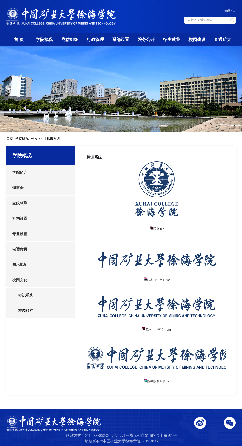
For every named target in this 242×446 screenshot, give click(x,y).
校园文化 (37, 139)
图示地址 (19, 264)
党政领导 (19, 203)
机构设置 (19, 218)
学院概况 (22, 139)
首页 (9, 139)
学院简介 (19, 172)
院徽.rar (158, 229)
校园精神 (25, 311)
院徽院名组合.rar (158, 381)
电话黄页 (19, 249)
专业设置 (19, 234)
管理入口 (230, 11)
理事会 (18, 188)
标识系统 (53, 139)
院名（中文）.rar (158, 280)
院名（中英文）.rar (158, 329)
